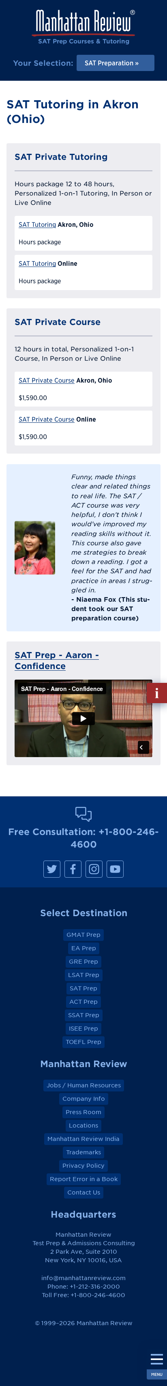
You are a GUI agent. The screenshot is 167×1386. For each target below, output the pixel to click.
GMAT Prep (83, 935)
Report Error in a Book (84, 1179)
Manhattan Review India (83, 1139)
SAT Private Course (47, 380)
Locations (83, 1125)
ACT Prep (83, 1002)
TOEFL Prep (83, 1042)
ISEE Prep (83, 1028)
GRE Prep (83, 961)
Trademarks (83, 1152)
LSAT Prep (83, 975)
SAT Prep (83, 988)
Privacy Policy (83, 1165)
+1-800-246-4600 (98, 1295)
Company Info (83, 1098)
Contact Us (83, 1192)
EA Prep (83, 948)
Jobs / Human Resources (84, 1085)
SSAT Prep (83, 1015)
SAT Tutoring (37, 224)
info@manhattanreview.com (83, 1278)
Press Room (83, 1112)
